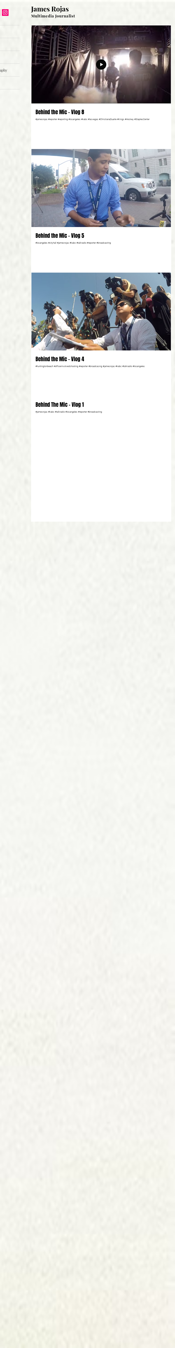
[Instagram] (5, 12)
